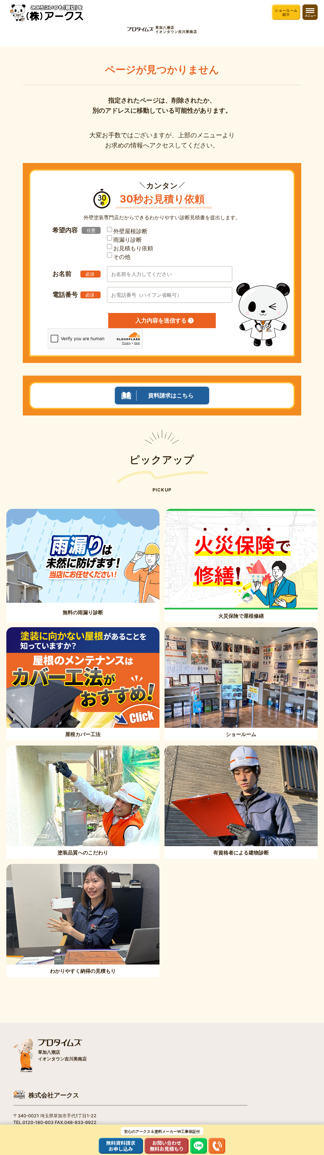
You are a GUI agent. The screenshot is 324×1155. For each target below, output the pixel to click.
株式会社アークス (53, 1095)
